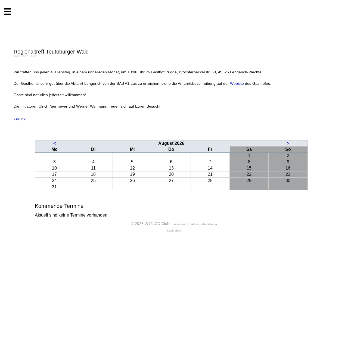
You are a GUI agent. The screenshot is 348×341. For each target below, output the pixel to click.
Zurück (20, 119)
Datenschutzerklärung (203, 224)
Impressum (179, 224)
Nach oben (174, 230)
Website (237, 83)
